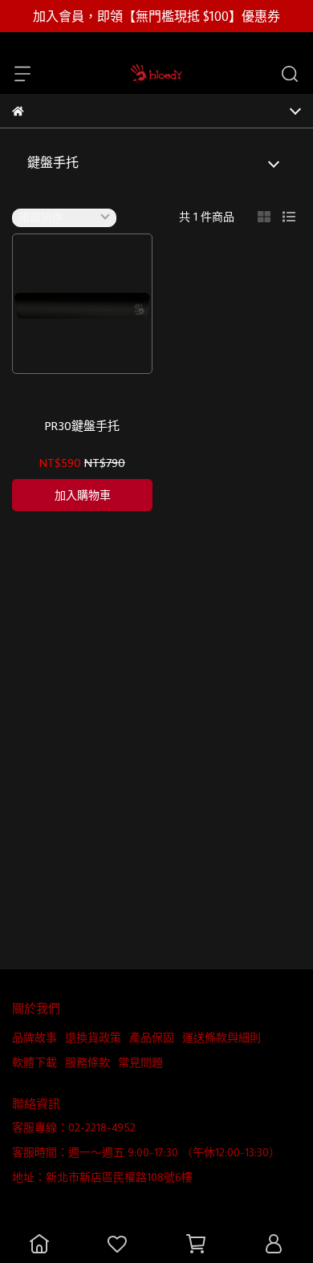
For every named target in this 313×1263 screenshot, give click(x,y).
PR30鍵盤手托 (82, 426)
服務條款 (87, 1062)
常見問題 (140, 1062)
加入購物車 (83, 495)
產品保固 (151, 1037)
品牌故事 (34, 1037)
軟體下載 (34, 1062)
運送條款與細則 (221, 1037)
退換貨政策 (93, 1037)
